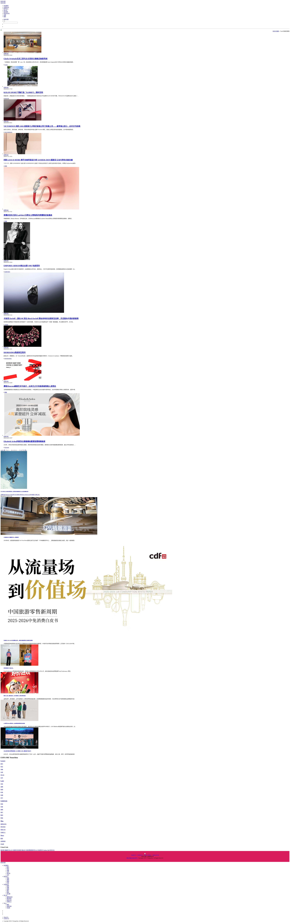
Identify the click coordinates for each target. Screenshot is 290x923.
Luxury (3, 761)
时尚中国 (3, 1)
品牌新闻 (3, 841)
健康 (2, 809)
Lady (2, 781)
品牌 (5, 15)
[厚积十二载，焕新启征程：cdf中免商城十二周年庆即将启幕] (19, 693)
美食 (2, 806)
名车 (2, 777)
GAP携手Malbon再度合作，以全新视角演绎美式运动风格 (14, 723)
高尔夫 (2, 775)
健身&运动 (3, 824)
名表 (2, 772)
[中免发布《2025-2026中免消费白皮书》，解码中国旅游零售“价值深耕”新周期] (86, 637)
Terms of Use (155, 855)
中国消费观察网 (29, 850)
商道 (2, 818)
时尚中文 (52, 850)
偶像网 (6, 850)
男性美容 (3, 827)
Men (2, 821)
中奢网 (14, 850)
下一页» (24, 450)
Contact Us (140, 855)
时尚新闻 (18, 850)
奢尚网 (2, 850)
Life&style (6, 884)
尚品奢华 (6, 5)
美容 (2, 784)
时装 (2, 792)
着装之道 (3, 829)
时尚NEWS (7, 13)
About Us (133, 855)
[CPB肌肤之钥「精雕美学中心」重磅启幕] (49, 534)
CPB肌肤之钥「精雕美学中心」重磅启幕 (11, 537)
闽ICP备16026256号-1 (132, 858)
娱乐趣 (8, 893)
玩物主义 (3, 832)
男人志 (5, 10)
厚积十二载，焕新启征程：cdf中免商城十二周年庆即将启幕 (15, 695)
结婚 (2, 795)
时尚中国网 (276, 31)
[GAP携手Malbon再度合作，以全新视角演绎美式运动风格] (19, 720)
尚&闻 (2, 844)
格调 (2, 789)
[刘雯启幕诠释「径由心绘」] (19, 665)
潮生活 (23, 850)
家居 (2, 804)
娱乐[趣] (6, 11)
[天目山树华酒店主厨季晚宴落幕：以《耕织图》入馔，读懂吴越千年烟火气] (19, 748)
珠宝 (2, 766)
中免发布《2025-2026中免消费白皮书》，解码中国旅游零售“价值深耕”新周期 (18, 640)
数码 (2, 815)
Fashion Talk (46, 850)
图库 (5, 16)
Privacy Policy (147, 855)
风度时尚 (40, 850)
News (2, 835)
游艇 (2, 769)
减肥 (2, 786)
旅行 (2, 812)
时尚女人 (6, 8)
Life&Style (6, 7)
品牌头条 (9, 906)
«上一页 (3, 450)
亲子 (2, 798)
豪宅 (2, 763)
